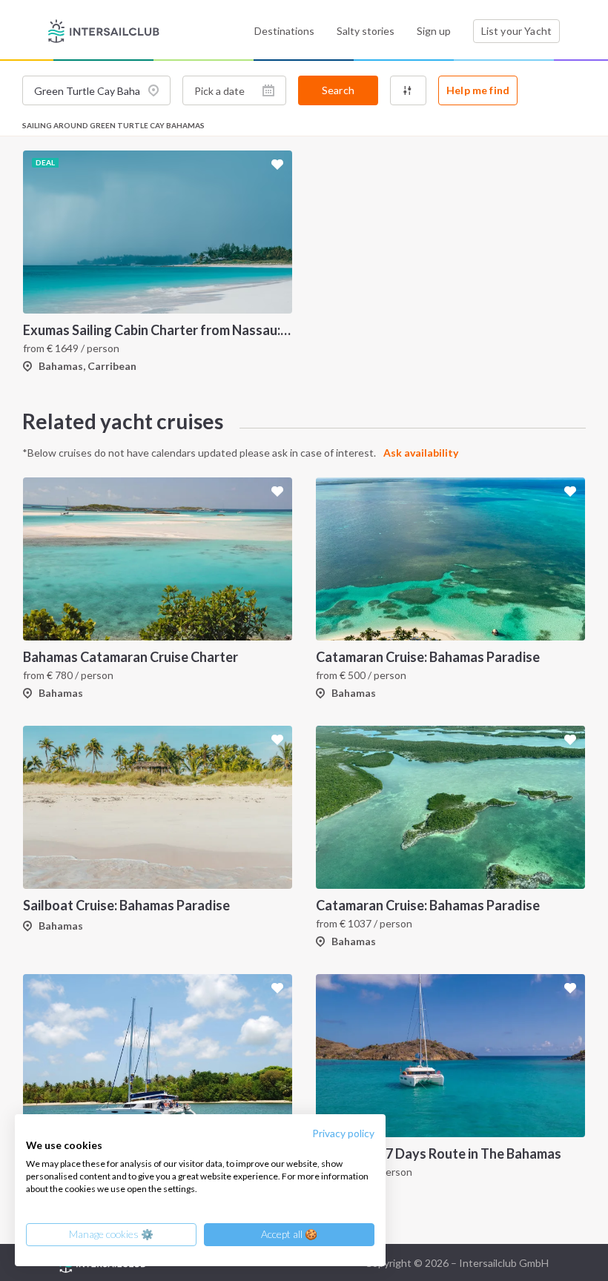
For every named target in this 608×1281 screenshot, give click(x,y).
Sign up (434, 30)
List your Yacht (516, 30)
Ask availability (420, 452)
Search (338, 90)
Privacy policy (343, 1133)
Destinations (284, 30)
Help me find (477, 90)
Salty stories (365, 30)
